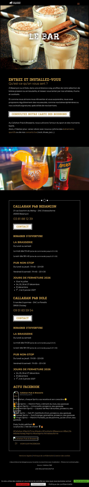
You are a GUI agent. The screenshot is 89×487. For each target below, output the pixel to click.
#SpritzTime (29, 431)
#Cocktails (47, 431)
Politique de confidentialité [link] (60, 484)
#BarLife (67, 431)
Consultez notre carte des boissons (39, 114)
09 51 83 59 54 (23, 310)
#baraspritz (38, 433)
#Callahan (18, 431)
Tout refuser (23, 484)
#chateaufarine (51, 433)
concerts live (31, 132)
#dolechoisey (19, 433)
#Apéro (38, 431)
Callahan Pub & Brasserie (31, 393)
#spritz (29, 433)
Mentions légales (25, 456)
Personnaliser (38, 484)
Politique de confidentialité (43, 456)
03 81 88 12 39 (23, 219)
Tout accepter (81, 481)
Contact (22, 226)
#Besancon (58, 431)
